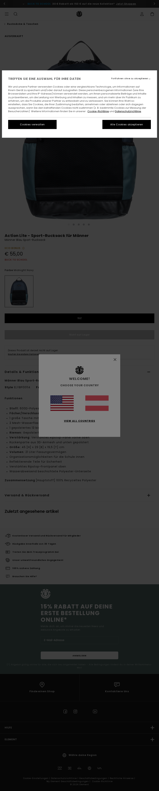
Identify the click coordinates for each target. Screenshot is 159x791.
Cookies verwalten (32, 124)
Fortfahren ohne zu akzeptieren (129, 78)
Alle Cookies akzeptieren (126, 124)
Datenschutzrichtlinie (128, 111)
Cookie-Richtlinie (98, 111)
